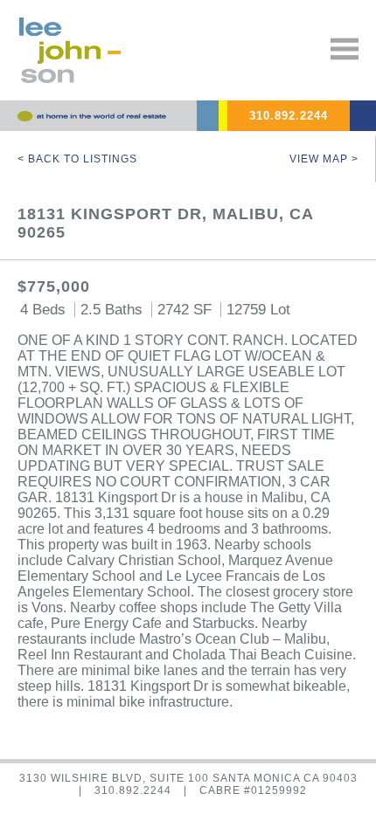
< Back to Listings (77, 159)
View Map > (324, 159)
